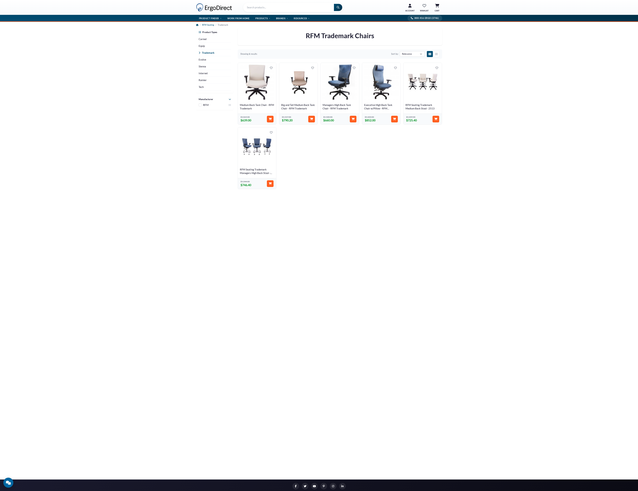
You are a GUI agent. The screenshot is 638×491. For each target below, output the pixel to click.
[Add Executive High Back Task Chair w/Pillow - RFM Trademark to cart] (394, 119)
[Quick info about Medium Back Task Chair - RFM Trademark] (271, 96)
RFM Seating (208, 25)
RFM (206, 104)
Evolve (202, 59)
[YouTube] (314, 486)
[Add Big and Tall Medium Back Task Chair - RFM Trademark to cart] (311, 119)
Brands (280, 18)
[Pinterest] (323, 486)
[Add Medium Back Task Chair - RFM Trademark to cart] (270, 119)
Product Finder (209, 18)
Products (261, 18)
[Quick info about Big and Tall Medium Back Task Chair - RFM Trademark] (313, 96)
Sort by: (394, 54)
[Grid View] (430, 54)
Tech (201, 86)
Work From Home (238, 18)
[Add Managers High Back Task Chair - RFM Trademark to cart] (353, 119)
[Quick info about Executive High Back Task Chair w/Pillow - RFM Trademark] (395, 96)
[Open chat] (8, 483)
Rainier (203, 80)
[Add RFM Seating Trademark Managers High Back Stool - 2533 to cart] (270, 183)
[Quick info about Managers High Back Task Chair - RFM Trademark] (354, 96)
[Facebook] (295, 486)
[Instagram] (333, 486)
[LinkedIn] (342, 486)
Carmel (203, 39)
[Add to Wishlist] (271, 68)
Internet (203, 73)
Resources (300, 18)
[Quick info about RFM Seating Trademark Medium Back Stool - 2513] (437, 96)
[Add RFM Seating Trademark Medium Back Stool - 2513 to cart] (436, 119)
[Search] (338, 7)
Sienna (202, 66)
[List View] (437, 54)
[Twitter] (305, 486)
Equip (202, 45)
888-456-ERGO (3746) (426, 18)
